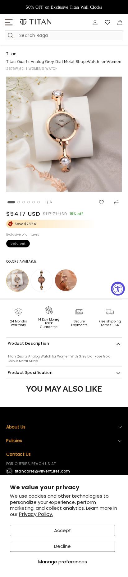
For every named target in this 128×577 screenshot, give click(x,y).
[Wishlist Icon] (107, 22)
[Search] (10, 35)
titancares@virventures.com (42, 471)
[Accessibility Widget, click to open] (118, 288)
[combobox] (64, 35)
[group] (64, 134)
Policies (14, 440)
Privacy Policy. (36, 514)
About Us (15, 427)
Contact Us (18, 454)
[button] (9, 22)
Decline (62, 546)
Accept (62, 530)
